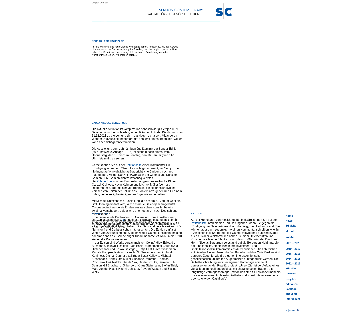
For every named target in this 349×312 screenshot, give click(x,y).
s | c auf (291, 310)
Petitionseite (134, 165)
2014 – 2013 (293, 258)
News (289, 220)
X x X (123, 219)
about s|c (291, 293)
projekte (291, 279)
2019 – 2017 (293, 248)
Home (289, 215)
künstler (291, 268)
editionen (292, 284)
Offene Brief (105, 181)
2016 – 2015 (293, 253)
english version (100, 2)
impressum (293, 298)
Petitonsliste (199, 223)
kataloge (291, 288)
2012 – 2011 (293, 263)
